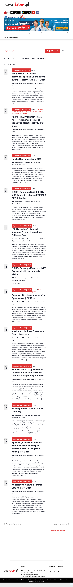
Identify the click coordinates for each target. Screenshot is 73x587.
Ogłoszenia (19, 33)
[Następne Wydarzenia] (8, 58)
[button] (67, 33)
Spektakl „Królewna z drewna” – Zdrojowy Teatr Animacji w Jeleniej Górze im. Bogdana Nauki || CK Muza (28, 447)
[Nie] (71, 582)
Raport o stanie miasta (11, 37)
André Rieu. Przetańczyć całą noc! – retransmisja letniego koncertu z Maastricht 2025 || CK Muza (28, 121)
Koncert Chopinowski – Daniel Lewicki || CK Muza (27, 486)
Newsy (6, 33)
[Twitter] (54, 571)
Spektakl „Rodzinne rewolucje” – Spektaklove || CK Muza (28, 297)
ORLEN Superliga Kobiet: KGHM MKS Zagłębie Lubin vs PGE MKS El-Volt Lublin (29, 195)
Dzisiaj (13, 58)
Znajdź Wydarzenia (52, 51)
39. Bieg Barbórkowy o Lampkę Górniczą (27, 410)
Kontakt (58, 33)
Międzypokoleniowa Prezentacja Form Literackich (28, 333)
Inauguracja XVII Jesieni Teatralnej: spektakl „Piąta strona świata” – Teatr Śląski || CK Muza (28, 76)
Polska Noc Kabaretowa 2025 (26, 158)
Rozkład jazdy (28, 33)
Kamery (12, 33)
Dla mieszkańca (38, 33)
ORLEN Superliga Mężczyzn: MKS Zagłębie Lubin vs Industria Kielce (29, 271)
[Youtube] (58, 571)
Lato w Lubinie (50, 33)
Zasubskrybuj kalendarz (58, 530)
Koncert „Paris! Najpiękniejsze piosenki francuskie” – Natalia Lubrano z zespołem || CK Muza (28, 372)
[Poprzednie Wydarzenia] (5, 58)
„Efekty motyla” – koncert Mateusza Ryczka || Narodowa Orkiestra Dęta (27, 232)
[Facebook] (50, 571)
